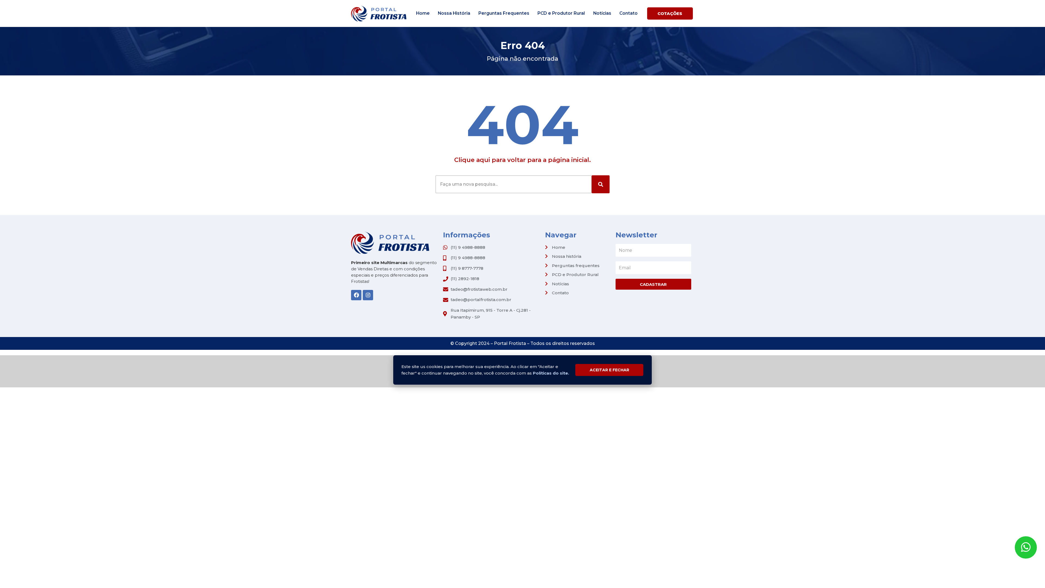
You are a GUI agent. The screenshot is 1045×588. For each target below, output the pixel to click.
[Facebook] (356, 295)
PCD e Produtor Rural (561, 13)
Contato (628, 13)
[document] (522, 371)
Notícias (602, 13)
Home (423, 13)
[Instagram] (368, 295)
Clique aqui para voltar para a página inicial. (522, 160)
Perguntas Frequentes (503, 13)
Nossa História (454, 13)
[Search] (601, 184)
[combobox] (513, 184)
